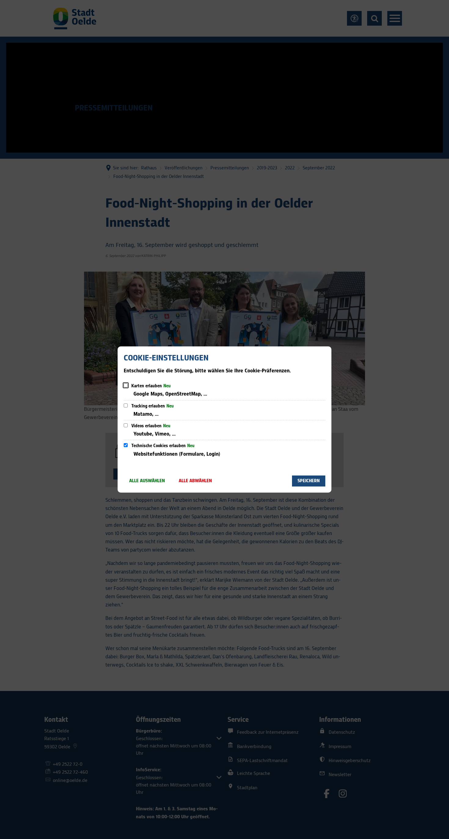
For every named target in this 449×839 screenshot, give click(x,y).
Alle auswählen (147, 481)
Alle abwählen (195, 481)
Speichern (309, 481)
